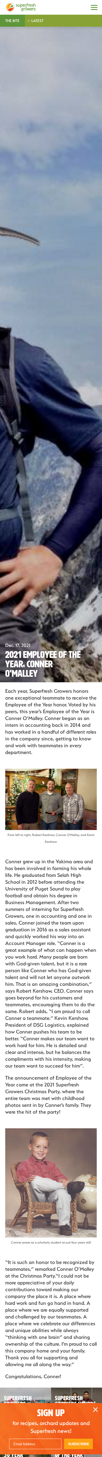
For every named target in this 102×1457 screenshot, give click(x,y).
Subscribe (78, 1444)
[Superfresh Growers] (21, 7)
